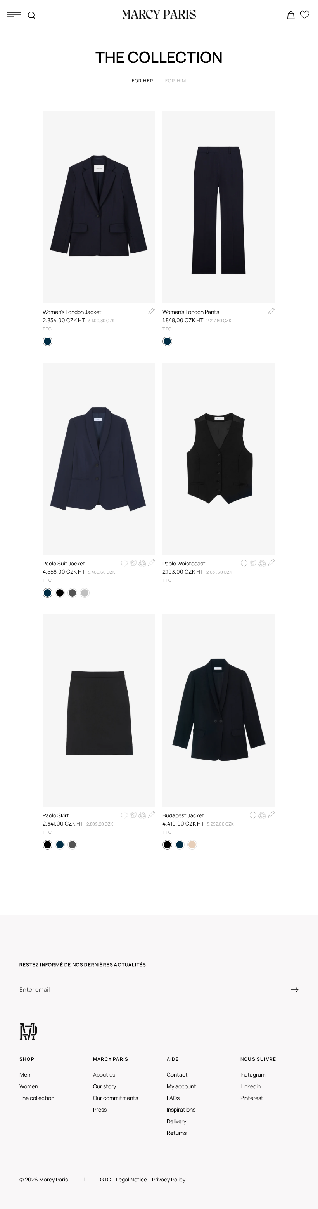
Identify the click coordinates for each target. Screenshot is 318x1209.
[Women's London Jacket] (99, 207)
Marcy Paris (53, 1179)
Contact (177, 1074)
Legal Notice (131, 1179)
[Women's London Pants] (218, 207)
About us (104, 1074)
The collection (36, 1097)
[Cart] (290, 15)
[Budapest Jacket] (218, 710)
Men (24, 1074)
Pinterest (251, 1097)
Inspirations (181, 1109)
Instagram (253, 1074)
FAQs (173, 1097)
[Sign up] (295, 990)
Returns (177, 1132)
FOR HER (143, 80)
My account (181, 1086)
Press (100, 1109)
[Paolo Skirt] (99, 710)
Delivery (176, 1121)
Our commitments (115, 1097)
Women (28, 1086)
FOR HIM (175, 80)
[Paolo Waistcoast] (218, 459)
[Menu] (13, 14)
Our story (104, 1086)
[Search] (31, 15)
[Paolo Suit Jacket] (99, 459)
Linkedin (250, 1086)
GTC (105, 1179)
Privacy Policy (168, 1179)
